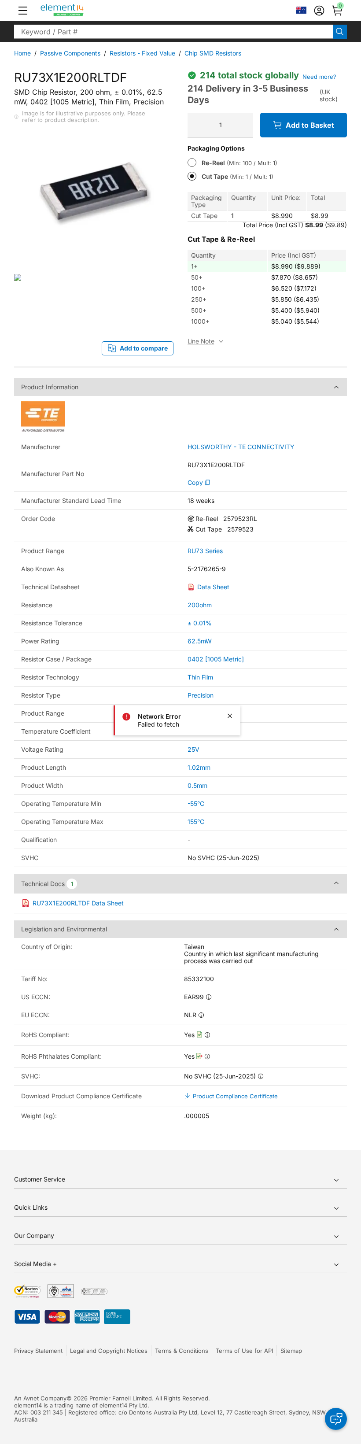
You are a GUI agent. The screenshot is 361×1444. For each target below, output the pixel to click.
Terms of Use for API (244, 1350)
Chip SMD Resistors (212, 53)
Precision (201, 695)
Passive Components (70, 53)
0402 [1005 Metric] (216, 659)
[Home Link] (78, 10)
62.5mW (200, 641)
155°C (196, 821)
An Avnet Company (40, 1398)
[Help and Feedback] (336, 1419)
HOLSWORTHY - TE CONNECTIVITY (241, 447)
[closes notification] (229, 715)
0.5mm (197, 785)
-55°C (196, 803)
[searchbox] (173, 32)
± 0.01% (200, 623)
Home (22, 53)
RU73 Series (205, 550)
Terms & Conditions (181, 1350)
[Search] (340, 32)
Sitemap (291, 1350)
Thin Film (200, 677)
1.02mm (199, 767)
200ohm (200, 605)
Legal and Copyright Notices (108, 1350)
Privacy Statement (38, 1350)
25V (193, 749)
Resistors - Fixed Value (142, 53)
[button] (23, 10)
